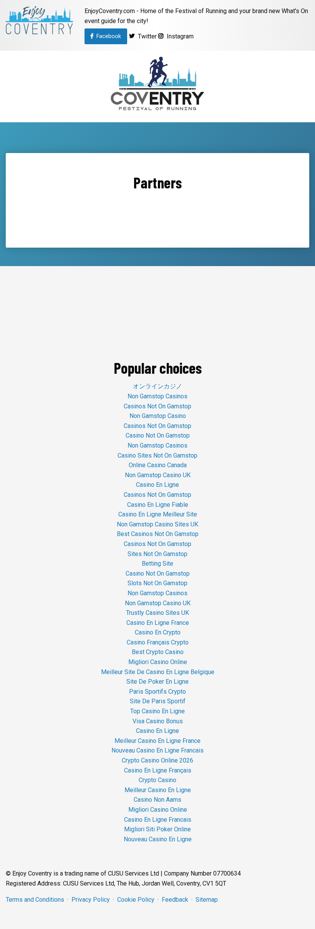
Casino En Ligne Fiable (157, 504)
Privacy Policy (90, 899)
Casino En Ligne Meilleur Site (157, 514)
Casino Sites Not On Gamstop (157, 455)
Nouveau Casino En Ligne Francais (157, 750)
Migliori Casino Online (157, 662)
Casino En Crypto (158, 632)
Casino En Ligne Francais (157, 819)
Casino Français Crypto (158, 642)
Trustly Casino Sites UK (157, 612)
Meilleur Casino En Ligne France (157, 740)
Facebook (107, 36)
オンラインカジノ (157, 386)
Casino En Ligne (157, 484)
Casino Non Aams (157, 799)
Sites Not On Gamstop (157, 554)
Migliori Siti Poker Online (157, 829)
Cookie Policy (135, 899)
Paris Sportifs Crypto (157, 691)
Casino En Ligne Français (157, 770)
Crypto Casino (157, 780)
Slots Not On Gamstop (157, 583)
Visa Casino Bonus (158, 721)
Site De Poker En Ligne (157, 681)
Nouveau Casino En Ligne (158, 839)
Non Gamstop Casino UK (158, 475)
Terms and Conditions (35, 899)
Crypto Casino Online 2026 (157, 760)
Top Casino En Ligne (157, 711)
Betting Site (157, 563)
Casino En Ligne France (157, 622)
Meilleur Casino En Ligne (157, 790)
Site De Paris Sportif (158, 701)
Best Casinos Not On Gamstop (158, 534)
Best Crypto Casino (158, 652)
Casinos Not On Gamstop (157, 406)
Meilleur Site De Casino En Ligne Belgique (157, 672)
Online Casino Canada (158, 465)
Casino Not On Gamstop (158, 435)
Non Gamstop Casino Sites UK (157, 524)
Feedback (175, 899)
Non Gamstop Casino (157, 416)
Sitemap (207, 899)
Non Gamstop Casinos (157, 396)
